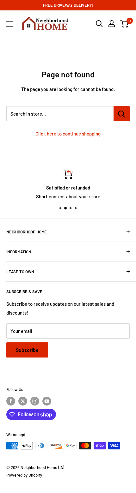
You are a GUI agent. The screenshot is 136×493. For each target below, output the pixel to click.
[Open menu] (9, 24)
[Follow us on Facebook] (10, 401)
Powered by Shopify (24, 475)
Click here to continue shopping (68, 133)
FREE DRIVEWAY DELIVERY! (68, 5)
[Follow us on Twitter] (22, 401)
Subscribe (27, 350)
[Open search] (99, 23)
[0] (124, 23)
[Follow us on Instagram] (34, 401)
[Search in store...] (122, 113)
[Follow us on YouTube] (46, 401)
